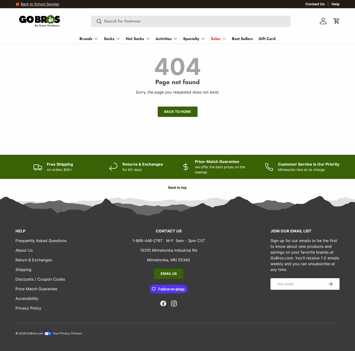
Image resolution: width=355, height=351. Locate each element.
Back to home (177, 111)
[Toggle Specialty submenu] (203, 38)
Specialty (191, 38)
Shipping (23, 269)
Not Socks (135, 38)
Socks (109, 38)
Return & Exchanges (33, 259)
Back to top (177, 187)
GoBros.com (35, 333)
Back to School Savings (40, 4)
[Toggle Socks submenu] (118, 38)
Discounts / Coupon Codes (40, 279)
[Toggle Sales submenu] (224, 38)
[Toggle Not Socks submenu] (148, 38)
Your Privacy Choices (67, 333)
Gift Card (267, 38)
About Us (24, 250)
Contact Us (315, 4)
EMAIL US (169, 273)
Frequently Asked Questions (41, 240)
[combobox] (191, 21)
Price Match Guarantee (36, 288)
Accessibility (26, 298)
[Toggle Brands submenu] (96, 38)
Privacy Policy (28, 308)
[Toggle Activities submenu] (175, 38)
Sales (215, 38)
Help (336, 4)
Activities (163, 38)
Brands (85, 38)
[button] (336, 21)
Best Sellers (242, 38)
